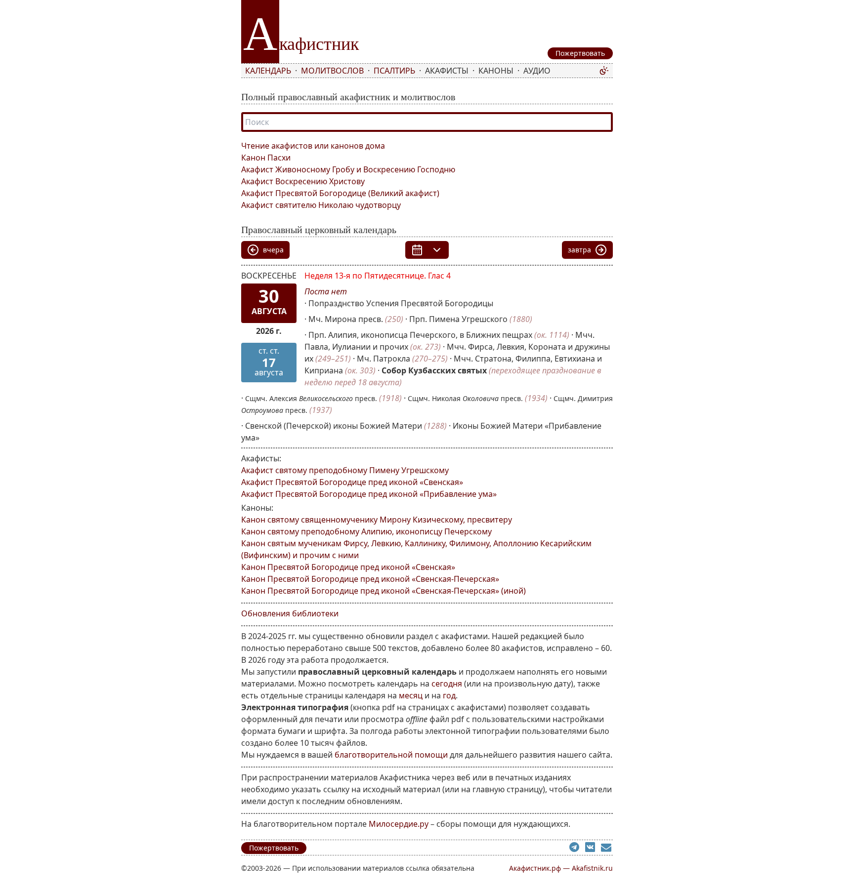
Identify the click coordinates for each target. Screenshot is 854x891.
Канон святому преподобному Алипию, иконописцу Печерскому (366, 531)
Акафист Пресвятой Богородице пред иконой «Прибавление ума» (369, 493)
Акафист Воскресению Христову (303, 181)
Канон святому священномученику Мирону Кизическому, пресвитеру (376, 519)
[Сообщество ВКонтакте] (593, 848)
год (449, 695)
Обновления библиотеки (290, 613)
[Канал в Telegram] (577, 848)
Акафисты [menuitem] (447, 70)
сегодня (446, 683)
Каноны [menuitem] (495, 70)
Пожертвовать (274, 847)
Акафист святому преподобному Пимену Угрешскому (345, 470)
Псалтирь (394, 70)
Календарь (268, 70)
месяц (411, 695)
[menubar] (420, 71)
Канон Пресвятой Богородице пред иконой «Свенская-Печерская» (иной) (383, 590)
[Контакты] (607, 848)
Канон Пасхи (266, 157)
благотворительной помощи (391, 754)
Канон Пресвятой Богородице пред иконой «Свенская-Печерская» (370, 578)
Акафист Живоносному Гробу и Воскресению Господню (348, 169)
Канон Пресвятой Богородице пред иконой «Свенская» (348, 567)
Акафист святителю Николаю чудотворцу (321, 205)
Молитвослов (332, 70)
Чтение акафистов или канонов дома (313, 145)
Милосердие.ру (398, 823)
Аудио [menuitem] (537, 70)
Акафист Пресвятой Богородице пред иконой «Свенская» (352, 482)
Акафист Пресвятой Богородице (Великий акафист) (340, 193)
